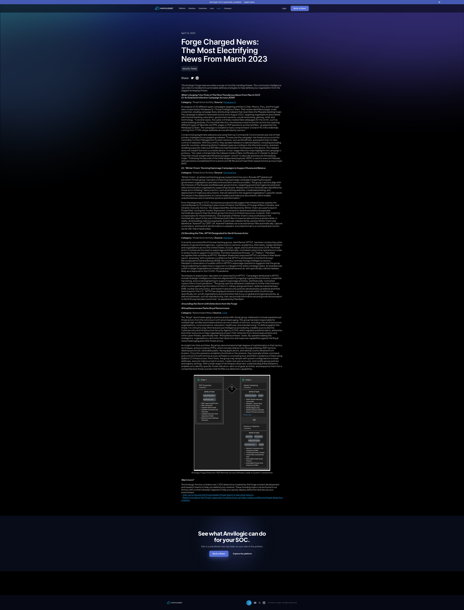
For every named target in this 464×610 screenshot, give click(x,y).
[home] (164, 8)
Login (284, 8)
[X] (259, 603)
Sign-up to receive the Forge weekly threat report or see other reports (218, 494)
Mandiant (228, 237)
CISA (224, 312)
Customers (202, 8)
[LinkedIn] (264, 602)
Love (212, 8)
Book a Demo (219, 553)
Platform (182, 8)
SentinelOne (229, 172)
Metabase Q (229, 102)
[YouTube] (255, 602)
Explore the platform (242, 553)
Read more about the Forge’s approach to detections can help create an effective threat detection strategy (232, 499)
